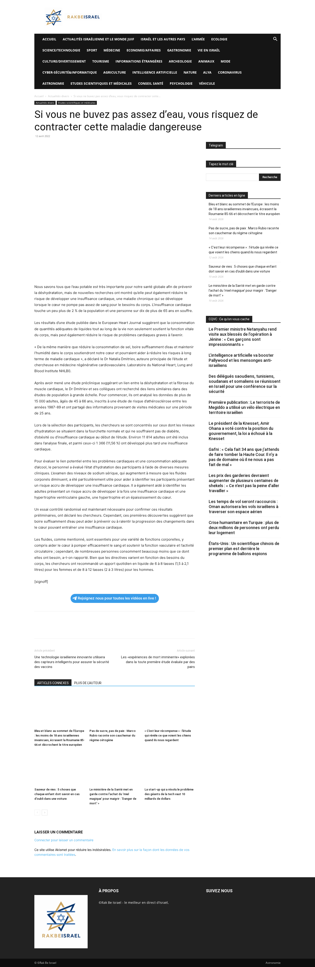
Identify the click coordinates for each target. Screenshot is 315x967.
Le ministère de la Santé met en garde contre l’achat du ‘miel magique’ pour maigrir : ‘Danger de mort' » (243, 290)
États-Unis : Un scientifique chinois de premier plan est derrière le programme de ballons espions (244, 548)
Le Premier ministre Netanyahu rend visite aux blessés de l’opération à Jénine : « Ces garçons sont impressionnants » (242, 337)
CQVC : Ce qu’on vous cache (229, 319)
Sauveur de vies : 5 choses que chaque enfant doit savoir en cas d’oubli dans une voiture (57, 794)
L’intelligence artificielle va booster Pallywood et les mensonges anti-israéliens (241, 360)
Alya (207, 72)
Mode (225, 61)
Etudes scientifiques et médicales (101, 83)
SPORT (92, 50)
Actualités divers (58, 96)
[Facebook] (39, 146)
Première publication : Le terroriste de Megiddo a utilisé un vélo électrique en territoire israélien (244, 407)
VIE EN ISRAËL (209, 50)
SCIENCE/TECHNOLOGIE (61, 50)
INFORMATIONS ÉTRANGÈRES (139, 61)
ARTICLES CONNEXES (53, 683)
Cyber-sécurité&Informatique (69, 72)
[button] (275, 39)
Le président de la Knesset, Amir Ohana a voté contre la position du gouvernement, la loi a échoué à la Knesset (241, 431)
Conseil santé (150, 83)
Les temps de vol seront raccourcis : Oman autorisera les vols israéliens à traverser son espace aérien (243, 506)
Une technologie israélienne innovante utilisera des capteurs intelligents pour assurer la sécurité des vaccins (71, 662)
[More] (103, 146)
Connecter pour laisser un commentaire (63, 840)
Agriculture (114, 72)
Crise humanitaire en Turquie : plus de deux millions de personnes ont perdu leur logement (244, 527)
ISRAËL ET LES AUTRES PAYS (163, 39)
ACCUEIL (49, 39)
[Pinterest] (60, 146)
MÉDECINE (112, 50)
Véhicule (207, 83)
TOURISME (100, 61)
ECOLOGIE (219, 39)
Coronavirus (230, 72)
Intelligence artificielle (154, 72)
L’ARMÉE (198, 39)
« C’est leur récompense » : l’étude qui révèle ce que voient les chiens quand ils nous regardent (168, 735)
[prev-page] (37, 812)
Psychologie (181, 83)
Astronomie (53, 83)
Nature (190, 72)
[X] (49, 146)
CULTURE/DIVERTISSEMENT (64, 61)
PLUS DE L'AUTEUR (87, 683)
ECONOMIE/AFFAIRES (144, 50)
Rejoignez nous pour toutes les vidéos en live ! (117, 598)
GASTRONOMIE (179, 50)
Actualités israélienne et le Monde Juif (98, 39)
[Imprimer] (81, 146)
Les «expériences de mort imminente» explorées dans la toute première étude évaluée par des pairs (158, 662)
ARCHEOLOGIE (180, 61)
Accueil (39, 96)
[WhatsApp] (70, 146)
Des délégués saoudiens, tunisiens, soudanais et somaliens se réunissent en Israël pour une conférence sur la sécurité (244, 384)
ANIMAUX (206, 61)
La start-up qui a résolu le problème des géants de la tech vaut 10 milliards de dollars (169, 794)
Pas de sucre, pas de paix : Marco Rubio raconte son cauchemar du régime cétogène (112, 735)
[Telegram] (92, 146)
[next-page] (45, 812)
